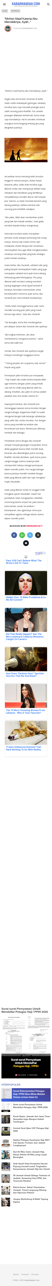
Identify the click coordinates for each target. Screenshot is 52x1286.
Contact (25, 1274)
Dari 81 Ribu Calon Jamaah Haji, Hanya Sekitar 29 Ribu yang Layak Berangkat (30, 1154)
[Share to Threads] (38, 535)
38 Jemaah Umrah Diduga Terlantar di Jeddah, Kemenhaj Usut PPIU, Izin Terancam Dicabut (31, 1178)
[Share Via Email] (26, 543)
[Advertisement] (26, 59)
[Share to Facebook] (14, 535)
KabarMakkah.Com (29, 28)
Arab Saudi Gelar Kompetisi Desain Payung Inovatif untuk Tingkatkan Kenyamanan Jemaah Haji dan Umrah (31, 1166)
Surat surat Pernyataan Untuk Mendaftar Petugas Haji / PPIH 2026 (24, 1010)
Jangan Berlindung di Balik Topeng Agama (30, 1200)
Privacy (35, 1274)
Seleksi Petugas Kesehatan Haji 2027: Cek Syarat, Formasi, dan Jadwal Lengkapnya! (31, 1142)
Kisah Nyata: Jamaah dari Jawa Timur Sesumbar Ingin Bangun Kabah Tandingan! (31, 1119)
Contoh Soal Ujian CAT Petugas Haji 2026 (31, 1129)
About (16, 1274)
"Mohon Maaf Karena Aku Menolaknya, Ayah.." (21, 20)
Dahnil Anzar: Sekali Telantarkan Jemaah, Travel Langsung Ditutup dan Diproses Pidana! (30, 1190)
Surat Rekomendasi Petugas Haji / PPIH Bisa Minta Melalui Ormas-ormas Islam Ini (29, 1094)
